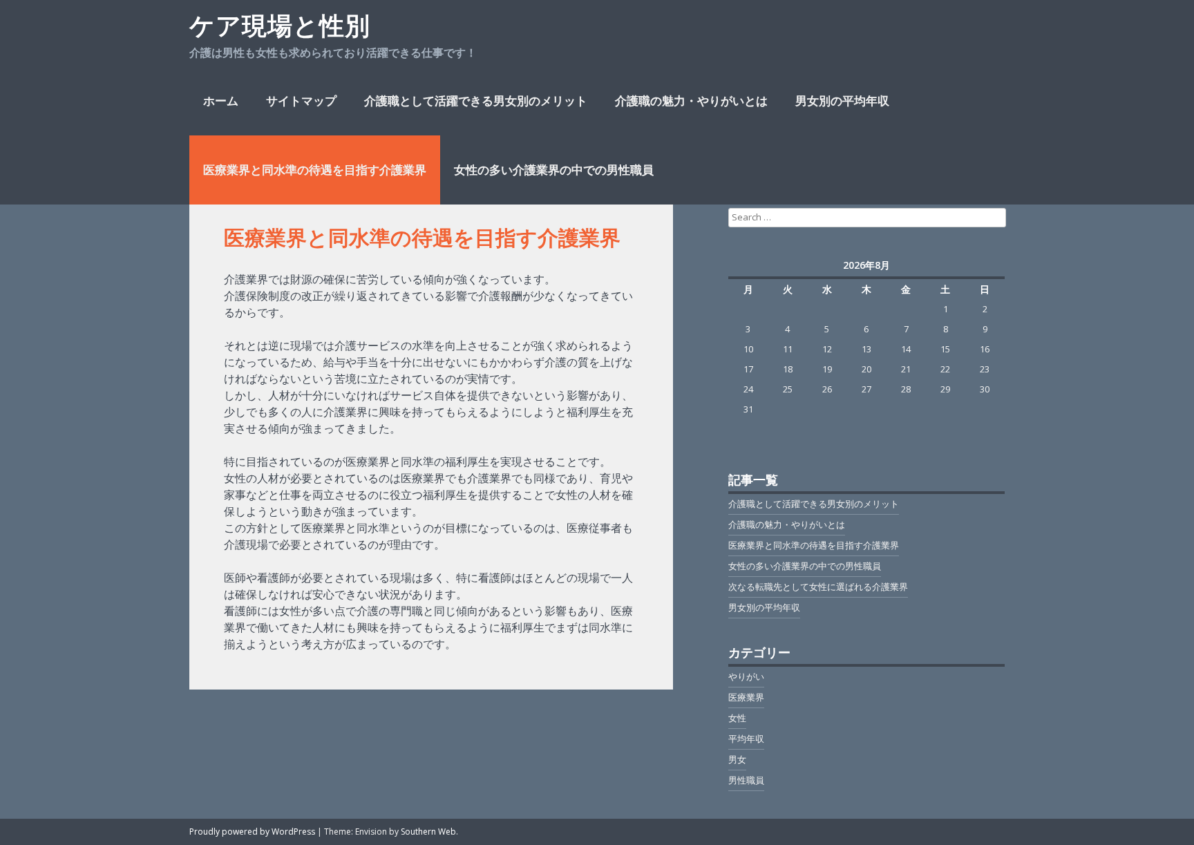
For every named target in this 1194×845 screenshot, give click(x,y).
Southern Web (428, 831)
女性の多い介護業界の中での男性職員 (554, 170)
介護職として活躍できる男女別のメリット (475, 100)
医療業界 (746, 697)
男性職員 (746, 780)
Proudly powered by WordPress (252, 831)
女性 (737, 718)
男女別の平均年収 (842, 100)
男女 (737, 759)
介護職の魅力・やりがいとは (691, 100)
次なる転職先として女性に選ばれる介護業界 (818, 586)
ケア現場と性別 (279, 25)
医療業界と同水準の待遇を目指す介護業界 (314, 170)
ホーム (220, 100)
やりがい (746, 676)
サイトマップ (301, 100)
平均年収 (746, 738)
